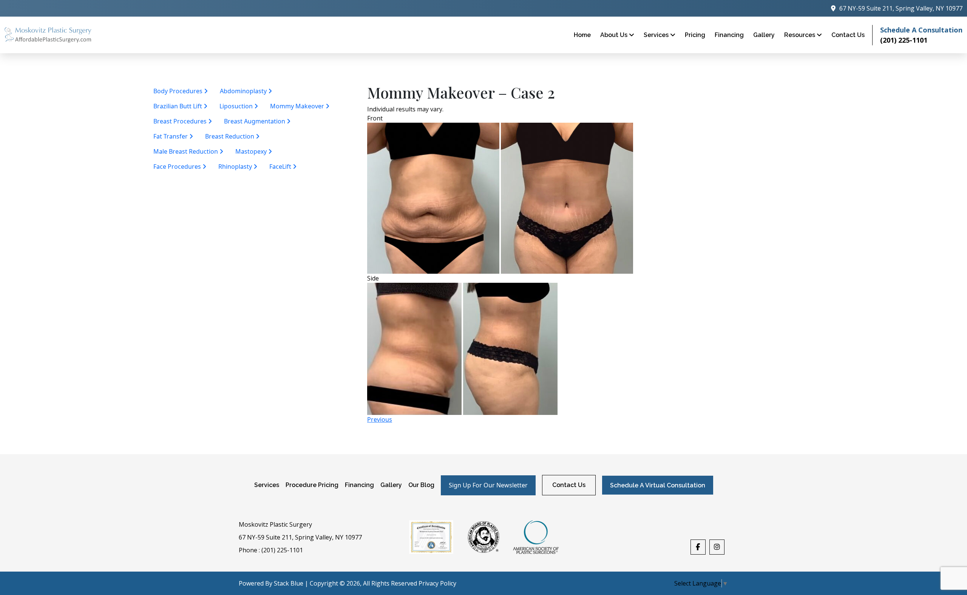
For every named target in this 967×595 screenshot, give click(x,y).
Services (657, 35)
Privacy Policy (437, 583)
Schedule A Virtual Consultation (657, 485)
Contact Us (848, 35)
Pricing (695, 35)
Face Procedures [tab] (177, 166)
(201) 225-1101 (903, 40)
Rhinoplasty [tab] (235, 166)
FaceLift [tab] (281, 166)
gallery (764, 35)
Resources (800, 35)
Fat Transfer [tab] (171, 136)
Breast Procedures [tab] (180, 121)
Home (582, 35)
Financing (729, 35)
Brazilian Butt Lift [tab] (178, 106)
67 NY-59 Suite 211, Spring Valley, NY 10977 (300, 537)
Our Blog (421, 485)
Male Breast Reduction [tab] (186, 151)
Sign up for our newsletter (488, 485)
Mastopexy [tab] (251, 151)
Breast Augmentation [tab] (255, 121)
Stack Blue (288, 583)
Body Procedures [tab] (178, 91)
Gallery (391, 485)
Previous (379, 419)
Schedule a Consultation (921, 29)
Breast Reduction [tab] (230, 136)
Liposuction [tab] (236, 106)
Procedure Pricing (312, 485)
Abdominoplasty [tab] (244, 91)
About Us (614, 35)
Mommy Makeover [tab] (298, 106)
